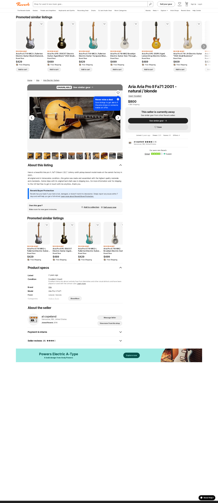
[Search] (150, 4)
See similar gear (81, 87)
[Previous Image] (32, 117)
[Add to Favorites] (41, 24)
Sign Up (193, 4)
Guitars (35, 10)
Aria (50, 287)
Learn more (81, 283)
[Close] (118, 99)
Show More (75, 298)
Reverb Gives (185, 10)
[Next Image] (118, 117)
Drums (93, 10)
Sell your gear (166, 4)
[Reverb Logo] (23, 4)
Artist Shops (174, 10)
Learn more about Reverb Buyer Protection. (77, 196)
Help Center (197, 10)
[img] (149, 142)
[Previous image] (19, 35)
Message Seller (110, 318)
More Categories (121, 10)
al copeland (139, 142)
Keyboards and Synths (67, 10)
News (155, 10)
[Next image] (41, 35)
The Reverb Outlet (23, 10)
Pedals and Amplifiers (48, 10)
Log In (200, 4)
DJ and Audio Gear (105, 10)
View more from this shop (110, 323)
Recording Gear (83, 10)
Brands (148, 10)
